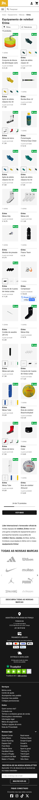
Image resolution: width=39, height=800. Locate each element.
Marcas (21, 15)
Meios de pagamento (10, 721)
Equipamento (12, 15)
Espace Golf (6, 743)
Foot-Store (6, 746)
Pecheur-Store (25, 738)
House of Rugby (8, 753)
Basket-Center (7, 735)
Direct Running (7, 740)
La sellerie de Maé (9, 756)
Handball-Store (7, 751)
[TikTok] (22, 796)
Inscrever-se (19, 781)
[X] (27, 796)
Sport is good (25, 748)
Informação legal (8, 719)
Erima (4, 57)
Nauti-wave (24, 735)
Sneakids (24, 746)
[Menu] (2, 9)
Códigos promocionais (10, 700)
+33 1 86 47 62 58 (19, 628)
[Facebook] (11, 796)
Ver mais (19, 512)
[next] (37, 575)
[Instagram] (17, 796)
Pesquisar (13, 9)
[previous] (1, 575)
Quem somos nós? (9, 708)
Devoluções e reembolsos (12, 716)
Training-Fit (24, 751)
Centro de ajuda (8, 693)
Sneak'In (23, 743)
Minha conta (6, 690)
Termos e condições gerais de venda (16, 714)
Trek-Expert (24, 753)
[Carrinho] (37, 3)
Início (4, 15)
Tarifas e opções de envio (11, 724)
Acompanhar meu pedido (11, 695)
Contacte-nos (19, 621)
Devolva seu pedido (19, 662)
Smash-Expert (25, 740)
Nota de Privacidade (9, 727)
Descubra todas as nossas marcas (19, 600)
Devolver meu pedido (10, 698)
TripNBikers (24, 756)
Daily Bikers (6, 738)
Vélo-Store (24, 759)
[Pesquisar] (8, 9)
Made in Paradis (8, 759)
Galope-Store (7, 748)
